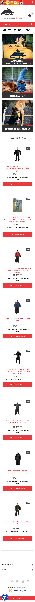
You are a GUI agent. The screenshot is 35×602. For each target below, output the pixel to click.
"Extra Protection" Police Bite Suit (17, 320)
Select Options (19, 184)
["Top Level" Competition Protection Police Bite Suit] (17, 458)
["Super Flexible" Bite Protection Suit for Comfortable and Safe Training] (17, 256)
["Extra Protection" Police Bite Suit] (17, 306)
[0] (29, 16)
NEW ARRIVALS (17, 138)
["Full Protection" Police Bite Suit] (17, 509)
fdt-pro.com (23, 587)
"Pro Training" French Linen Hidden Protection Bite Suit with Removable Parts (17, 372)
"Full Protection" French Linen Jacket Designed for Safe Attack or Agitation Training (17, 219)
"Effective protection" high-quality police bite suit (17, 421)
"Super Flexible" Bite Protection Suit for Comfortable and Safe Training (17, 270)
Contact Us (22, 18)
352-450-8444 (9, 18)
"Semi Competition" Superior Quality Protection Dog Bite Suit (17, 169)
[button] (31, 24)
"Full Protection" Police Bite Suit (17, 522)
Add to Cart (19, 234)
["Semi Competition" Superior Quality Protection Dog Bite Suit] (17, 154)
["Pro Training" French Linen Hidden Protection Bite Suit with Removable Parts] (17, 357)
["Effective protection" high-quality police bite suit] (17, 408)
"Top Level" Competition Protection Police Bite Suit (17, 472)
